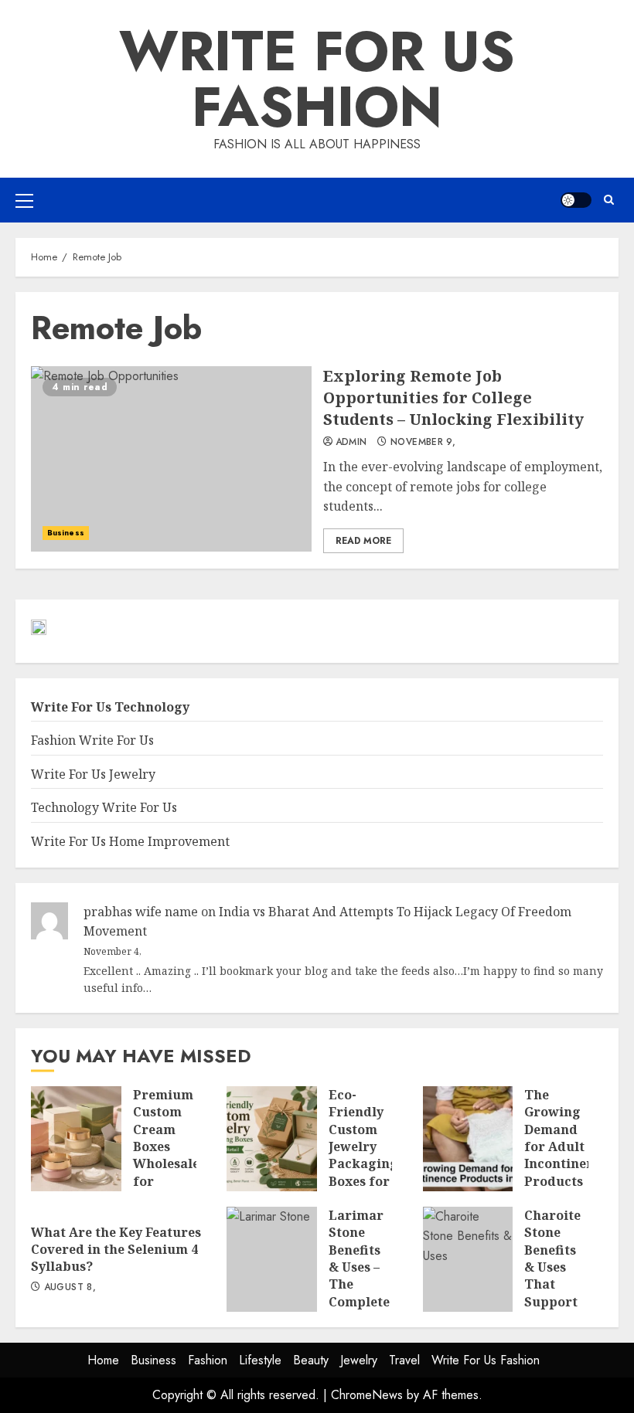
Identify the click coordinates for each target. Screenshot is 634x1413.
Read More (363, 541)
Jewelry (358, 1360)
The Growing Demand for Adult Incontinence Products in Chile (468, 1138)
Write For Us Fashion (317, 79)
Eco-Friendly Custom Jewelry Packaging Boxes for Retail (272, 1138)
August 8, (70, 1288)
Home (103, 1360)
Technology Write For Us (104, 807)
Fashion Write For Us (92, 740)
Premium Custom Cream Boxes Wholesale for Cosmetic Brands (76, 1138)
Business (65, 532)
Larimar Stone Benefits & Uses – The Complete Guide (272, 1259)
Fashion (207, 1360)
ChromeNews (367, 1395)
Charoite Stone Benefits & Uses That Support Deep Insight (468, 1259)
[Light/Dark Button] (576, 200)
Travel (404, 1360)
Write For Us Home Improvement (130, 841)
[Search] (609, 200)
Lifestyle (260, 1360)
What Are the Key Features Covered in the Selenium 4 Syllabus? (116, 1249)
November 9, (422, 442)
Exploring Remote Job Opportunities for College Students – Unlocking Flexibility (171, 459)
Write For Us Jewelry (93, 774)
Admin (351, 442)
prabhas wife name (141, 911)
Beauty (311, 1360)
